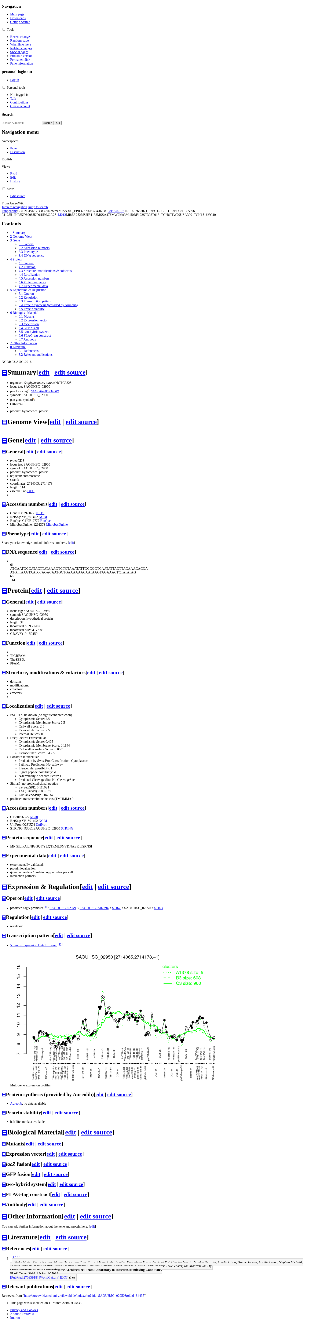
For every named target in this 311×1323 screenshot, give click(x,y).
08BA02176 (116, 211)
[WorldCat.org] (49, 1277)
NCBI (40, 513)
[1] (45, 906)
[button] (4, 29)
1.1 (19, 1257)
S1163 (158, 908)
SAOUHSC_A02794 (94, 908)
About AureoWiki (22, 1314)
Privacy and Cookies (24, 1310)
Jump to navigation (14, 207)
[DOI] (64, 1277)
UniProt (41, 824)
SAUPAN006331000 (45, 391)
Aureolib (16, 1103)
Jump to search (38, 207)
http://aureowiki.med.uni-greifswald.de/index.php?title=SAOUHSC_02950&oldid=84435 (84, 1295)
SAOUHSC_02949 (63, 908)
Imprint (15, 1317)
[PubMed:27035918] (24, 1277)
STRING (67, 828)
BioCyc (45, 520)
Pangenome (9, 211)
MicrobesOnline (57, 524)
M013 (62, 214)
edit (44, 372)
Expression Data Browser (33, 945)
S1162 (116, 908)
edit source (69, 372)
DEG (30, 491)
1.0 (14, 1257)
